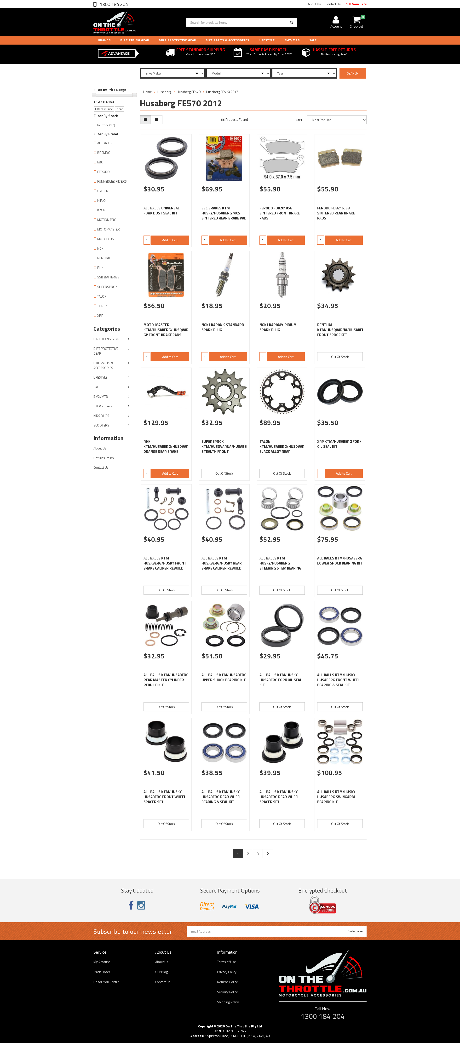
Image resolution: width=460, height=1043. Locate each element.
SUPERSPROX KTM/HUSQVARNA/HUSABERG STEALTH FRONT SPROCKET (226, 449)
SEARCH (352, 73)
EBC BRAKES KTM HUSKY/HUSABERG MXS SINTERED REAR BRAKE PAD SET (224, 215)
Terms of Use (226, 961)
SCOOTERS (101, 425)
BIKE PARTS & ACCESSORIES (227, 40)
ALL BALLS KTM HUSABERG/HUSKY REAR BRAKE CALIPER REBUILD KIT (221, 565)
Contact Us (333, 3)
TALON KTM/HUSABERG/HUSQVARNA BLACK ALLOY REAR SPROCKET (284, 449)
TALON (102, 296)
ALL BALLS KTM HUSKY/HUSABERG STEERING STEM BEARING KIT (280, 565)
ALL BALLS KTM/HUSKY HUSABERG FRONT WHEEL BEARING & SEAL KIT (338, 680)
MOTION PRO (106, 219)
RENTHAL (103, 257)
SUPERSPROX (107, 286)
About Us (314, 3)
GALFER (102, 190)
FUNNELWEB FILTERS (112, 181)
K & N (101, 210)
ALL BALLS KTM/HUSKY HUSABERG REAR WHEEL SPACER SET (279, 797)
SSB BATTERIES (108, 277)
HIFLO (101, 200)
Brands (104, 40)
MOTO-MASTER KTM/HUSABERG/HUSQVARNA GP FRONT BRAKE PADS (168, 330)
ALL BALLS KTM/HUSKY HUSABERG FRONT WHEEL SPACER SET (165, 797)
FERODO (103, 171)
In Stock (106, 124)
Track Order (101, 971)
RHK (100, 267)
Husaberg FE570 (189, 91)
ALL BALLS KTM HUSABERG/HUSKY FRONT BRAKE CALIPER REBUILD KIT (165, 565)
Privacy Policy (226, 971)
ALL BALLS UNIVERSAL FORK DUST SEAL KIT (162, 210)
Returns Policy (103, 457)
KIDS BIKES (101, 415)
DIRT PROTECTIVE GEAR (177, 40)
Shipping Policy (228, 1001)
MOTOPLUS (105, 238)
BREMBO (103, 152)
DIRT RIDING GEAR (134, 40)
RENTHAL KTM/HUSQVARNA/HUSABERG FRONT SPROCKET (342, 330)
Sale (313, 40)
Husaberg (164, 91)
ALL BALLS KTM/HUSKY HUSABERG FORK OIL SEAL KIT (280, 680)
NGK (100, 248)
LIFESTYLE (267, 40)
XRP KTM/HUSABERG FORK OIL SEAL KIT (339, 444)
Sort (298, 119)
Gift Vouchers (356, 3)
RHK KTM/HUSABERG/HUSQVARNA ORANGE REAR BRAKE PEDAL (168, 449)
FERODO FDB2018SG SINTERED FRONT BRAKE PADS (279, 213)
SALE (96, 386)
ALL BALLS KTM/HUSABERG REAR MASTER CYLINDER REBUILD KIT (166, 680)
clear (119, 109)
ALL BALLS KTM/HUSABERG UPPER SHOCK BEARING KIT (224, 677)
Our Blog (161, 971)
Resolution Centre (106, 981)
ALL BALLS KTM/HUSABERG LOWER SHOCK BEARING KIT (339, 560)
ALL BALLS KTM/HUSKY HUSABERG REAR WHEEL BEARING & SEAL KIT (221, 797)
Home (147, 91)
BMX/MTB (292, 40)
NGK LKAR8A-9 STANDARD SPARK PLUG (222, 327)
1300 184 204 (113, 4)
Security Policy (227, 991)
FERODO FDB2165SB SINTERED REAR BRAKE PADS (336, 213)
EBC (100, 162)
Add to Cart (170, 239)
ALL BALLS (104, 142)
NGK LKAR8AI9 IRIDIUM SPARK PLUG (278, 327)
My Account (101, 961)
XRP (100, 315)
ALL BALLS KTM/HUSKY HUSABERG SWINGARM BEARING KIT (336, 797)
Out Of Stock (340, 356)
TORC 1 (102, 305)
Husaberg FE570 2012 (222, 91)
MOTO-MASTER (108, 229)
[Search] (291, 22)
